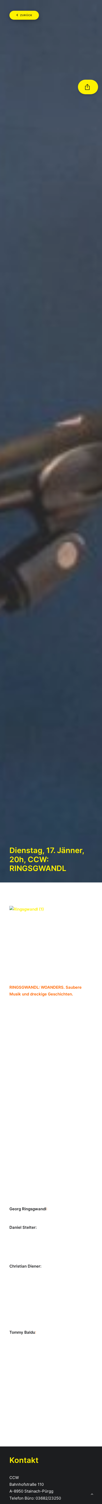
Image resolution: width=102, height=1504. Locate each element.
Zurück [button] (26, 15)
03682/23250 (48, 1498)
